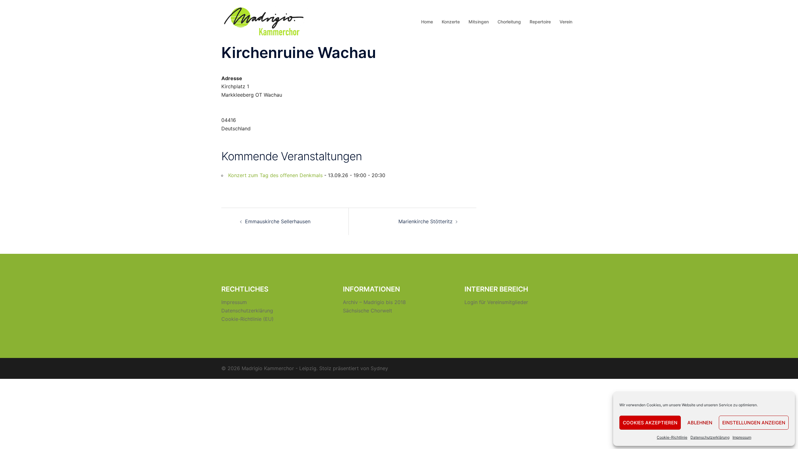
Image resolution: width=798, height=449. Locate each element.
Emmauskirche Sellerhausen (277, 221)
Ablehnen (699, 423)
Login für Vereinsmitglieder (496, 302)
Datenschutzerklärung (709, 437)
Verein (566, 21)
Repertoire (540, 21)
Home (427, 21)
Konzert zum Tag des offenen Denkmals (275, 175)
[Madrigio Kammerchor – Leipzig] (265, 21)
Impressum (742, 437)
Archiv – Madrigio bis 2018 (374, 302)
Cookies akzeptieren (650, 423)
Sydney (379, 368)
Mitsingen (479, 21)
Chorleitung (509, 21)
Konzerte (451, 21)
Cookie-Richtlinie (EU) (247, 319)
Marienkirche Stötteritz (425, 221)
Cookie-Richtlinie (672, 437)
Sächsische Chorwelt (367, 310)
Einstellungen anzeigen (753, 423)
